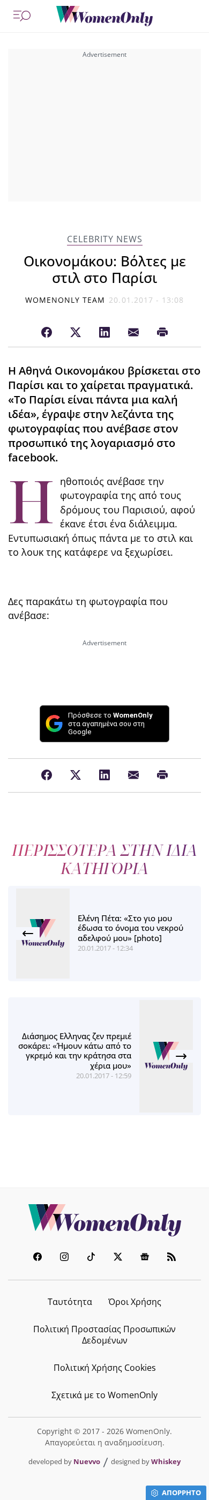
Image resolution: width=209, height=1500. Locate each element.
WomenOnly (104, 1220)
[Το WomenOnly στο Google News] (144, 1258)
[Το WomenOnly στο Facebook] (37, 1258)
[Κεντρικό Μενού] (22, 16)
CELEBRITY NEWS (105, 239)
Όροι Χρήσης (134, 1302)
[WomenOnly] (104, 16)
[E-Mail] (133, 332)
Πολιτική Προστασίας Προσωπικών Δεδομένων (104, 1334)
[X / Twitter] (75, 332)
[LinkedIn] (104, 332)
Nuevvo (86, 1461)
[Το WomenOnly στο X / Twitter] (118, 1258)
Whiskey (166, 1461)
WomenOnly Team (65, 300)
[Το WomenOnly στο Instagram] (64, 1258)
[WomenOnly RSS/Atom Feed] (171, 1258)
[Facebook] (46, 332)
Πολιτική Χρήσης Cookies (105, 1368)
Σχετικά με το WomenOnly (104, 1395)
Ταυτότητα (70, 1302)
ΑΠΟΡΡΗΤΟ (181, 1492)
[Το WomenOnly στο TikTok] (91, 1258)
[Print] (162, 332)
